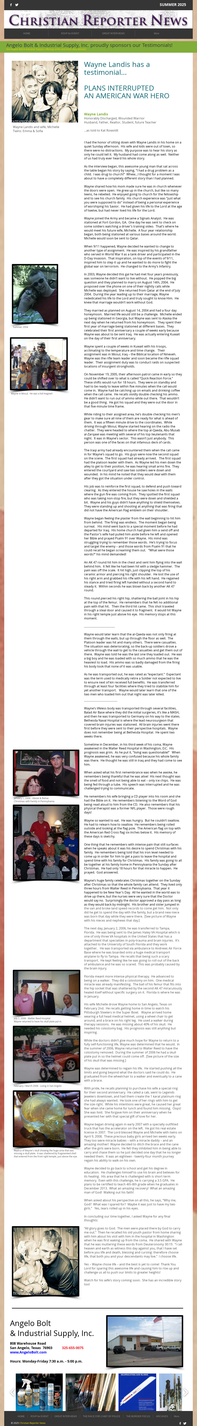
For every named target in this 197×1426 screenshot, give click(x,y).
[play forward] (185, 1392)
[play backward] (12, 1392)
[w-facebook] (11, 5)
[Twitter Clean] (17, 5)
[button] (39, 1392)
